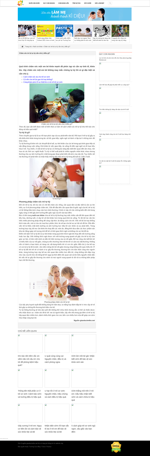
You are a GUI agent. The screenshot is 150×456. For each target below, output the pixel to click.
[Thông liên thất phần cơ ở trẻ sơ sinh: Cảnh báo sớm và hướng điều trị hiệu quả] (30, 387)
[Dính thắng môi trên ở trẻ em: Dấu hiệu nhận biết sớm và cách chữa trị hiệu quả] (83, 387)
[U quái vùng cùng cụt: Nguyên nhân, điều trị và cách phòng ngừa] (57, 352)
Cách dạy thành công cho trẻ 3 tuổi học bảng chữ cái (115, 135)
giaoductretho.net (31, 443)
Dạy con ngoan (49, 3)
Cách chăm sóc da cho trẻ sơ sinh (36, 77)
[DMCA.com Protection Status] (116, 452)
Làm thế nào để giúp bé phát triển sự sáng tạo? (114, 85)
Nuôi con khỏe (34, 3)
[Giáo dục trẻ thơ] (22, 2)
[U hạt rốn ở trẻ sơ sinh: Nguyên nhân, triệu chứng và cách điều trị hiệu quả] (57, 387)
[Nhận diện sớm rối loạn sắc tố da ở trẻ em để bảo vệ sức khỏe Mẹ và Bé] (57, 422)
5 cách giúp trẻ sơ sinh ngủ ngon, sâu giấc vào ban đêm (83, 429)
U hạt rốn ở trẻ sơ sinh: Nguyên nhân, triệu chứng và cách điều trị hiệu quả (56, 394)
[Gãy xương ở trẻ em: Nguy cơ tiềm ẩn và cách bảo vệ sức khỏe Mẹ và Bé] (30, 422)
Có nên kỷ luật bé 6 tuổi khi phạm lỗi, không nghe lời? (115, 162)
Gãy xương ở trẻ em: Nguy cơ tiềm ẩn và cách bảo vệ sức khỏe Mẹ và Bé (30, 429)
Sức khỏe (87, 3)
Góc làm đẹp (99, 3)
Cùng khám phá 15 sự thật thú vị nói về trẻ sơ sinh (42, 82)
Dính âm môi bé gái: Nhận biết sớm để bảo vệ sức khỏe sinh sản (82, 359)
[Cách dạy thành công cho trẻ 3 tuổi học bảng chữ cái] (114, 147)
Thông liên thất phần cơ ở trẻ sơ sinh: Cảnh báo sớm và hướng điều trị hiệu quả (29, 394)
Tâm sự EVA (76, 3)
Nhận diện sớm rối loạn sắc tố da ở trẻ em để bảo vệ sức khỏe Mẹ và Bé (57, 429)
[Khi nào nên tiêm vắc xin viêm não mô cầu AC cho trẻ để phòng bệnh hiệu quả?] (30, 352)
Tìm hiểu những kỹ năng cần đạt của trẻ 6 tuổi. (114, 109)
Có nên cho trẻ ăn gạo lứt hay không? (38, 79)
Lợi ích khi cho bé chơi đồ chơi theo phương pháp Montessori (115, 59)
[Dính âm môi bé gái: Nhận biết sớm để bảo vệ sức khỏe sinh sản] (83, 352)
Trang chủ (28, 46)
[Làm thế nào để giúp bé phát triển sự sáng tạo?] (114, 96)
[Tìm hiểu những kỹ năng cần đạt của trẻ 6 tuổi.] (114, 121)
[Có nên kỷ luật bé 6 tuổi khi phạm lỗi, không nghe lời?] (114, 174)
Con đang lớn (63, 3)
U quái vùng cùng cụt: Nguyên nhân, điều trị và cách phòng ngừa (55, 359)
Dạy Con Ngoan (107, 54)
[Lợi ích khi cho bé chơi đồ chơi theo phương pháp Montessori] (114, 71)
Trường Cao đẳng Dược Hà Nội (4, 438)
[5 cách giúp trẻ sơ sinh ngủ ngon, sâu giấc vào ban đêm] (83, 422)
